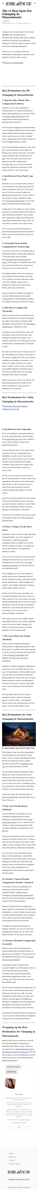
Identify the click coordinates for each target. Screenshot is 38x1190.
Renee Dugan (7, 21)
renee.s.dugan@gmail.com (25, 1119)
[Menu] (3, 3)
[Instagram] (19, 1128)
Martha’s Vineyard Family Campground (18, 895)
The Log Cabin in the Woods (14, 655)
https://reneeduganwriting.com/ (19, 1122)
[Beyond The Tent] (19, 3)
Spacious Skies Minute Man (15, 116)
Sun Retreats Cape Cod (13, 439)
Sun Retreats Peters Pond (15, 201)
